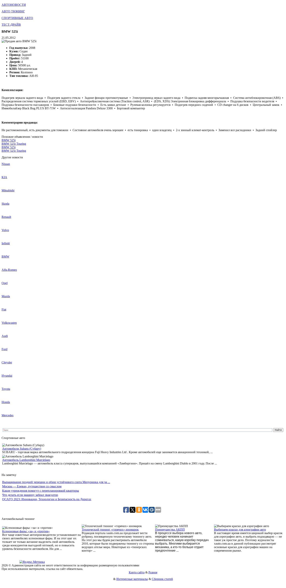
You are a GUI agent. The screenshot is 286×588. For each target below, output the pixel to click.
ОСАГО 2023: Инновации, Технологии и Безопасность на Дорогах (46, 499)
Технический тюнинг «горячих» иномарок (110, 529)
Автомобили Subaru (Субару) (21, 448)
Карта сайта (137, 572)
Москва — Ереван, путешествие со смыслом (31, 486)
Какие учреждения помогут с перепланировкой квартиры (40, 490)
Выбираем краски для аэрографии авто (240, 529)
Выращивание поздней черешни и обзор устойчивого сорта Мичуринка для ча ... (56, 482)
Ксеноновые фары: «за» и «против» (26, 531)
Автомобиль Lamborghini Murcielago (26, 460)
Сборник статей (162, 579)
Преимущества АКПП (170, 529)
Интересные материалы (132, 579)
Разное (152, 572)
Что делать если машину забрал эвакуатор (30, 495)
